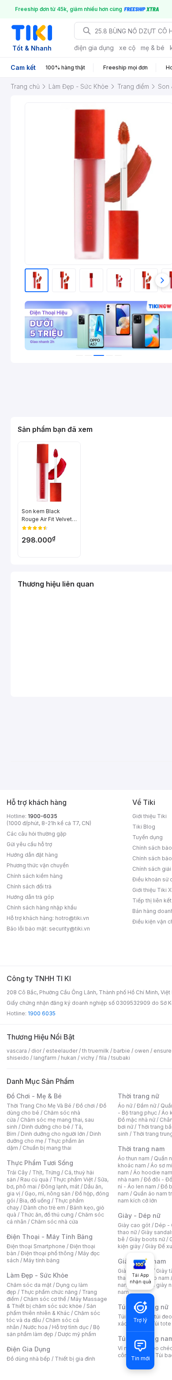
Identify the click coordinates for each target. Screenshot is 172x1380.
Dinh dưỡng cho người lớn (53, 1133)
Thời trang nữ (138, 1096)
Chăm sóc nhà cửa (54, 1221)
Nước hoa (35, 1327)
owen (142, 1050)
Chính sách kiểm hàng (35, 876)
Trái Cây (17, 1172)
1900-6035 (42, 816)
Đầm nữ (146, 1105)
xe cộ (127, 47)
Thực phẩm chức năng (49, 1292)
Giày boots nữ (147, 1239)
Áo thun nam (134, 1158)
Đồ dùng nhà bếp (28, 1358)
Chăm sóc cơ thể (44, 1299)
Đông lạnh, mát (60, 1186)
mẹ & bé (153, 47)
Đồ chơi (85, 1105)
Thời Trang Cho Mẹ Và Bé (39, 1105)
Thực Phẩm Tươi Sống (40, 1162)
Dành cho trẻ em (44, 1207)
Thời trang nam (141, 1148)
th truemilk (95, 1050)
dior (36, 1050)
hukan (68, 1057)
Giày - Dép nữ (139, 1215)
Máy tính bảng (41, 1260)
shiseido (18, 1057)
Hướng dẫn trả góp (30, 897)
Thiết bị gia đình (75, 1358)
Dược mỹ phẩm (77, 1334)
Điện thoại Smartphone (36, 1246)
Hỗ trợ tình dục (70, 1327)
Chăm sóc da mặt (29, 1285)
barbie (121, 1050)
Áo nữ (125, 1105)
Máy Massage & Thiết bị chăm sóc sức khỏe (57, 1302)
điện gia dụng (94, 47)
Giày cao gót (134, 1225)
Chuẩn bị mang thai (46, 1148)
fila (103, 1057)
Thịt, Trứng (46, 1172)
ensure (162, 1050)
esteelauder (62, 1050)
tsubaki (120, 1057)
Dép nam (157, 1278)
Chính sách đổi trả (29, 886)
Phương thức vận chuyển (38, 865)
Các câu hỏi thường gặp (37, 833)
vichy (87, 1057)
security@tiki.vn (69, 928)
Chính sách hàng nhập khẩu (42, 907)
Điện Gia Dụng (28, 1349)
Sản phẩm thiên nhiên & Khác (51, 1309)
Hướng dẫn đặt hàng (32, 854)
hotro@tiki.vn (72, 918)
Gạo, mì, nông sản (48, 1193)
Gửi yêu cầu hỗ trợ (29, 844)
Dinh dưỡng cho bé (46, 1126)
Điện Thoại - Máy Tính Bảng (50, 1236)
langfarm (45, 1057)
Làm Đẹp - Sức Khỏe (37, 1275)
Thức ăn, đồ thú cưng (47, 1214)
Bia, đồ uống (34, 1200)
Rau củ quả (34, 1179)
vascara (17, 1050)
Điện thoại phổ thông (47, 1253)
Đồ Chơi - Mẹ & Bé (34, 1096)
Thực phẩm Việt (73, 1179)
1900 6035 (42, 1013)
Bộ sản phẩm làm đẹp (53, 1330)
